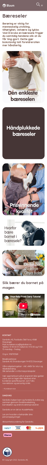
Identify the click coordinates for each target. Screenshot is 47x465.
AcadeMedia (27, 409)
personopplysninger (11, 417)
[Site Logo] (8, 5)
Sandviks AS (23, 460)
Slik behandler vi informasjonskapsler (18, 371)
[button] (42, 5)
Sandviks (6, 400)
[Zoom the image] (23, 52)
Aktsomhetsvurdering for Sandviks (17, 421)
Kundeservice (10, 389)
